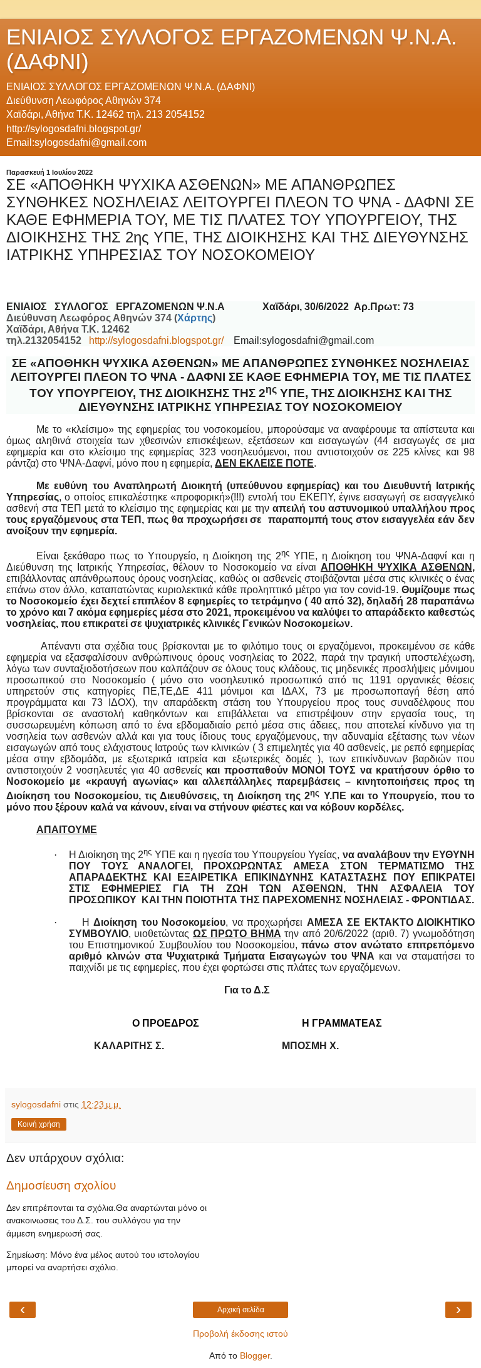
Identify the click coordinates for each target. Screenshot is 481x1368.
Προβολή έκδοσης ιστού (240, 1334)
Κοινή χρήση (39, 1124)
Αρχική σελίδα (240, 1309)
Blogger (255, 1355)
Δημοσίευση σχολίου (61, 1185)
